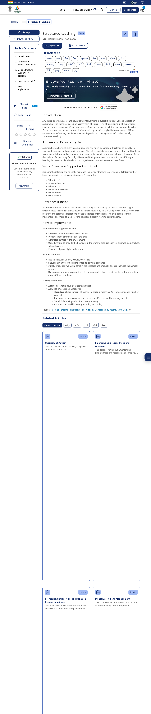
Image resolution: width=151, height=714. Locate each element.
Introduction (24, 56)
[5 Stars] (34, 134)
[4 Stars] (30, 134)
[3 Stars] (25, 134)
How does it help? (26, 81)
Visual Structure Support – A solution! (25, 72)
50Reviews (30, 127)
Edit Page (26, 32)
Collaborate (130, 9)
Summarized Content (59, 95)
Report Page (24, 114)
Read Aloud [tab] (80, 45)
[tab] (52, 46)
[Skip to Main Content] (124, 2)
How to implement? (23, 88)
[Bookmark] (135, 34)
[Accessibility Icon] (142, 2)
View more (24, 185)
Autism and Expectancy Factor (27, 63)
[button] (21, 56)
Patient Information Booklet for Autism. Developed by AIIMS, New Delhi (89, 309)
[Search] (102, 10)
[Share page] (125, 34)
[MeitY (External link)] (10, 9)
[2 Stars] (21, 134)
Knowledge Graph (82, 9)
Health (61, 9)
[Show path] (24, 22)
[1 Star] (16, 134)
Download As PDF (26, 38)
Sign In (113, 9)
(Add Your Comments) (27, 143)
